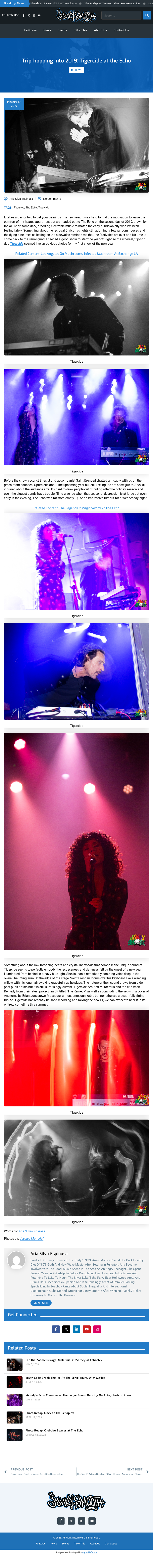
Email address (56, 785)
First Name (54, 770)
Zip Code (52, 754)
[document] (76, 777)
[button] (106, 736)
